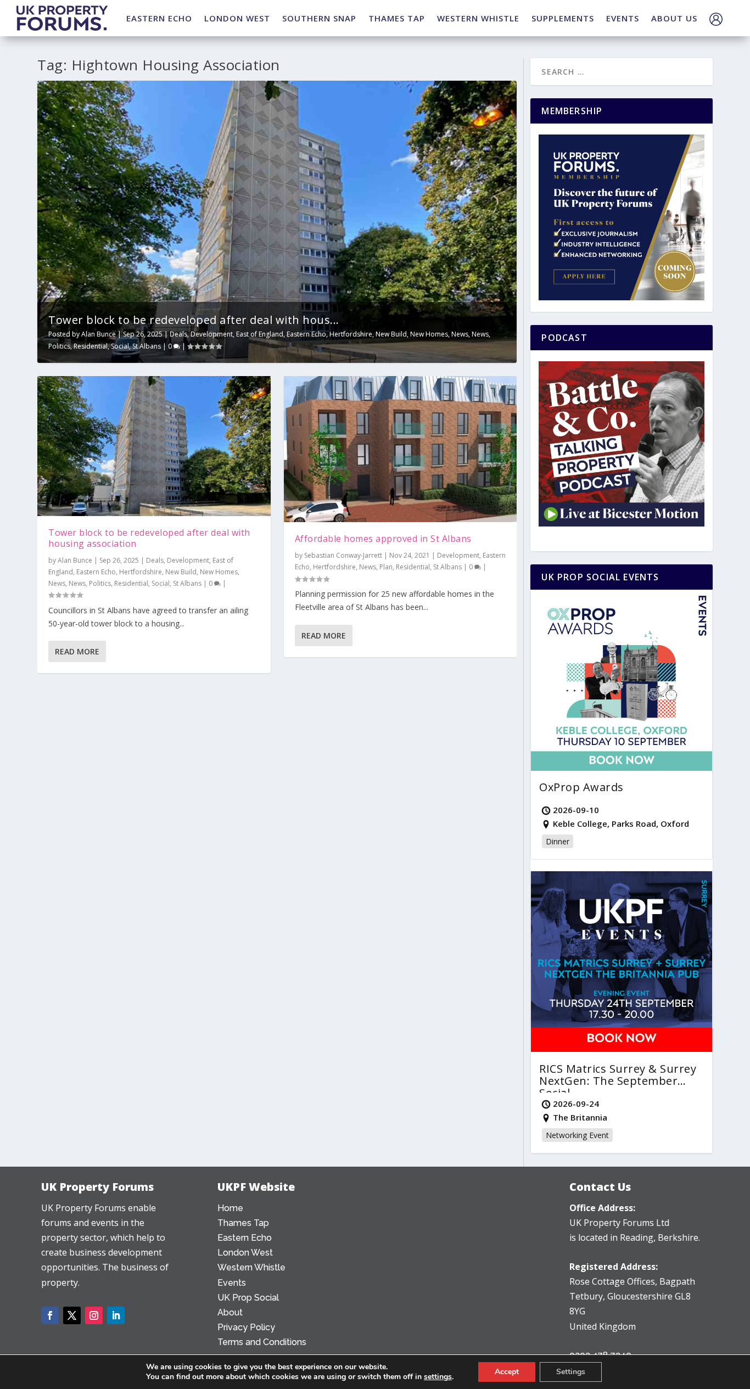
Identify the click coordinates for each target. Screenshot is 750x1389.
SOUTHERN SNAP (319, 18)
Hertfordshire (350, 334)
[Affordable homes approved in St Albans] (400, 449)
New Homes (429, 334)
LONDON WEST (237, 18)
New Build (391, 334)
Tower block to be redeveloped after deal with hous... (193, 319)
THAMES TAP (396, 18)
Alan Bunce (98, 334)
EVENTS (622, 18)
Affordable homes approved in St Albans (383, 539)
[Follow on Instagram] (94, 1315)
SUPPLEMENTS (562, 18)
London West (245, 1252)
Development (212, 334)
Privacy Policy (246, 1327)
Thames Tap (243, 1223)
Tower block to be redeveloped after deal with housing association (149, 538)
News (459, 334)
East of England (259, 334)
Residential (91, 346)
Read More (77, 651)
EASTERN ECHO (159, 18)
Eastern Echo (306, 334)
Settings (570, 1371)
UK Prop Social (248, 1297)
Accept (507, 1371)
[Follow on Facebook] (50, 1315)
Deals (178, 334)
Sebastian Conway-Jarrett (343, 555)
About (230, 1312)
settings (438, 1377)
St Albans (146, 346)
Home (230, 1208)
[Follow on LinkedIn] (116, 1315)
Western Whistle (251, 1267)
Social (120, 346)
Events (231, 1283)
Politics (59, 346)
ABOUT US (674, 18)
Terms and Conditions (261, 1342)
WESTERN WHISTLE (478, 18)
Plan (386, 567)
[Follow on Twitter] (72, 1315)
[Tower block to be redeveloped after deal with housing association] (154, 446)
